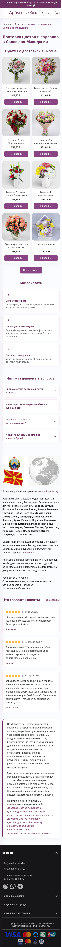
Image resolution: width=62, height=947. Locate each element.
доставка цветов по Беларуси (24, 818)
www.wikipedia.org (12, 494)
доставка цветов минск (21, 847)
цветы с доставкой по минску (24, 836)
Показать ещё (31, 270)
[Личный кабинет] (49, 13)
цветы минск (43, 847)
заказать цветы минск (20, 839)
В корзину (16, 101)
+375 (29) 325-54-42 (13, 892)
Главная (6, 24)
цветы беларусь (16, 829)
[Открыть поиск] (42, 13)
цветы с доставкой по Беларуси (26, 821)
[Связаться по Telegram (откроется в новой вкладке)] (20, 900)
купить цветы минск (19, 843)
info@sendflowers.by (13, 877)
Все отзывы (50, 606)
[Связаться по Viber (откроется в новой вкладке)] (5, 900)
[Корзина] (57, 13)
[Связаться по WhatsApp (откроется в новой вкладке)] (13, 900)
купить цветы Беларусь (20, 825)
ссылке (44, 555)
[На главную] (23, 12)
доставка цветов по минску (23, 832)
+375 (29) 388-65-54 (13, 883)
